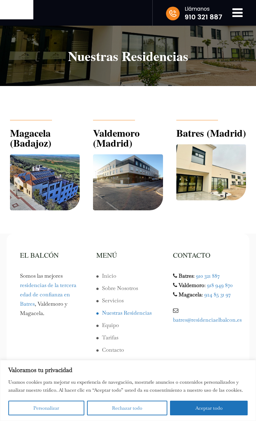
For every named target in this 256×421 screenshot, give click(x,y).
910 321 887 (208, 275)
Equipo (110, 325)
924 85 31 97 (217, 294)
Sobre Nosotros (120, 288)
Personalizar (46, 408)
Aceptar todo (209, 408)
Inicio (109, 275)
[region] (128, 390)
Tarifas (110, 337)
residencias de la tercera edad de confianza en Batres (48, 294)
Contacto (113, 349)
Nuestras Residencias (127, 312)
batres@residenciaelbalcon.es (207, 319)
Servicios (113, 300)
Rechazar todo (127, 408)
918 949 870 (220, 285)
